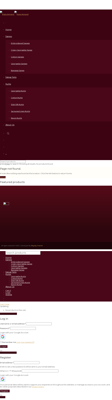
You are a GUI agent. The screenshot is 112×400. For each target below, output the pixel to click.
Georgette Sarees (19, 64)
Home (8, 29)
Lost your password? (25, 342)
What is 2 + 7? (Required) (10, 371)
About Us (9, 125)
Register (5, 391)
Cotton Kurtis (17, 98)
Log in (3, 346)
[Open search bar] (8, 133)
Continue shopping (8, 314)
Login (7, 292)
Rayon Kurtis (16, 118)
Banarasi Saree (17, 70)
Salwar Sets (10, 77)
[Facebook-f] (95, 213)
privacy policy (38, 387)
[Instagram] (87, 213)
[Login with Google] (2, 336)
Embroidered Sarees (20, 43)
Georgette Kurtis (18, 91)
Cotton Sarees (17, 57)
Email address (6, 363)
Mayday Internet (37, 246)
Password (5, 328)
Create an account (8, 353)
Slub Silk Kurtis (17, 104)
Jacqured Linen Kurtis (20, 111)
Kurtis (8, 84)
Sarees (8, 36)
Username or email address (13, 324)
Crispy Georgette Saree (21, 50)
